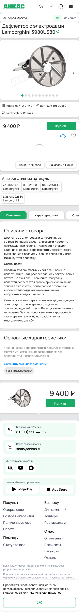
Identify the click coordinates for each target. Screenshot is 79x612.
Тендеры (51, 516)
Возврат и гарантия (18, 516)
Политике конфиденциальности (42, 592)
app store (56, 489)
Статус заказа (14, 544)
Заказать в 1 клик (61, 165)
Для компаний (55, 509)
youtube (20, 467)
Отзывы (50, 557)
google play (22, 489)
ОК (39, 602)
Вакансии (51, 551)
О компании (53, 538)
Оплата (9, 529)
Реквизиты (52, 544)
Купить (61, 125)
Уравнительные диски (19, 370)
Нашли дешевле (30, 165)
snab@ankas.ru (28, 449)
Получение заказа (17, 522)
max (31, 467)
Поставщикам (55, 522)
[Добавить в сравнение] (63, 136)
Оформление (13, 509)
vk (10, 467)
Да (57, 18)
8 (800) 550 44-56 (31, 432)
